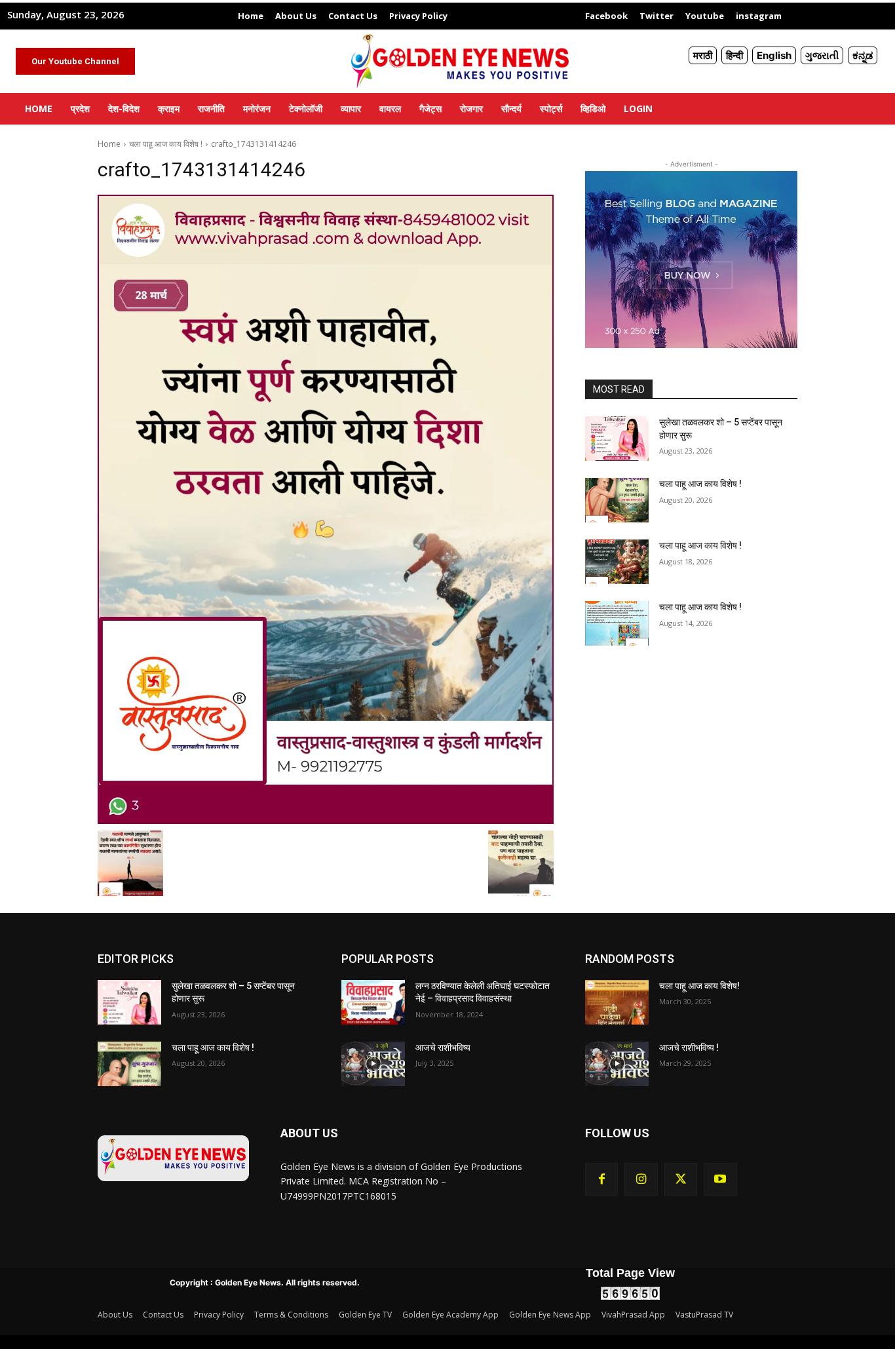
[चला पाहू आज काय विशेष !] (617, 500)
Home (109, 143)
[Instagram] (640, 1179)
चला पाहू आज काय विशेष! (699, 986)
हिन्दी (734, 55)
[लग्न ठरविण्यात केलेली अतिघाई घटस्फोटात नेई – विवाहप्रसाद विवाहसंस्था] (373, 1002)
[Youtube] (720, 1179)
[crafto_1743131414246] (326, 509)
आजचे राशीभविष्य (442, 1047)
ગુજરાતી (822, 55)
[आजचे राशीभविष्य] (373, 1064)
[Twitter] (680, 1179)
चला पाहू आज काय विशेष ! (165, 143)
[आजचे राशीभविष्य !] (617, 1064)
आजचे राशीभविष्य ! (689, 1047)
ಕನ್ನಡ (862, 55)
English (774, 55)
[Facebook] (601, 1179)
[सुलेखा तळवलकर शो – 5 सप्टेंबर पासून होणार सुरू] (617, 438)
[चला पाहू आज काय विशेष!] (617, 1002)
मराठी (702, 55)
